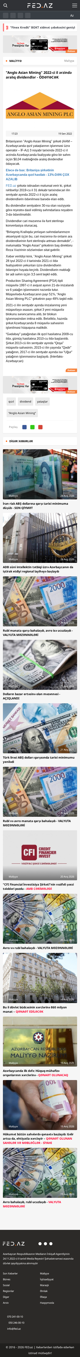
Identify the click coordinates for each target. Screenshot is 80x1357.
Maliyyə (44, 1273)
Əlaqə (43, 1297)
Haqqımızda (47, 1302)
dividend (25, 401)
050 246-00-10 (16, 1322)
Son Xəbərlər (10, 1273)
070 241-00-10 (15, 1316)
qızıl (11, 401)
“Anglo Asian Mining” (22, 413)
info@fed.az (14, 1328)
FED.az (11, 185)
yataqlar (42, 401)
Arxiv (6, 1302)
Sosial (6, 1285)
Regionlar (8, 1291)
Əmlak (44, 1291)
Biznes (6, 1279)
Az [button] (72, 15)
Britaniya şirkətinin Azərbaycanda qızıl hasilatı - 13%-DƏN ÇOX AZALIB (37, 175)
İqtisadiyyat (47, 1279)
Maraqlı (44, 1285)
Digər (6, 1297)
